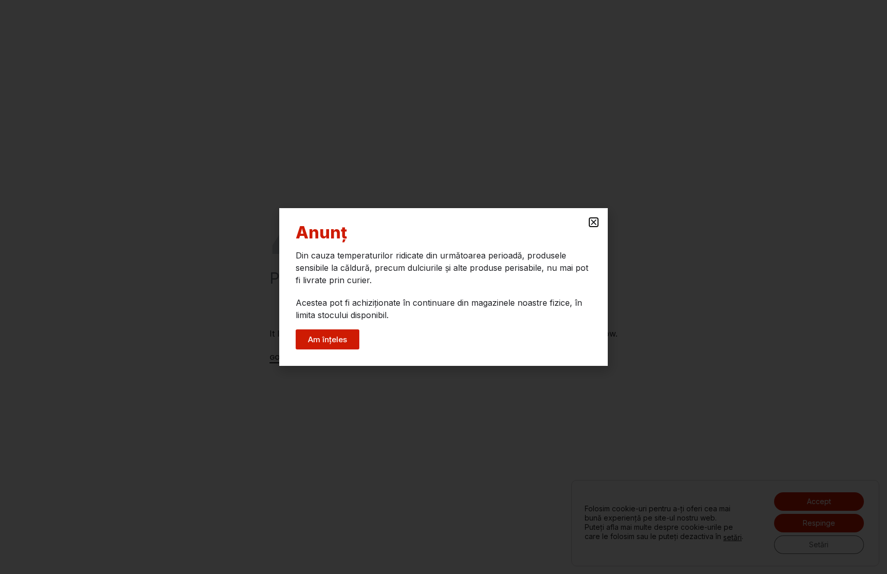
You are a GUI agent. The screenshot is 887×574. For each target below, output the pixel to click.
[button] (593, 222)
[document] (443, 287)
